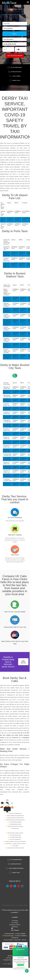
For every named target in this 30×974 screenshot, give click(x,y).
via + (15, 34)
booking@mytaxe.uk (16, 71)
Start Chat (20, 965)
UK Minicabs (15, 926)
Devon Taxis (12, 787)
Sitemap (24, 939)
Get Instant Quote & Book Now (23, 662)
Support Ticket (16, 80)
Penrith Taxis (24, 785)
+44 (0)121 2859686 (20, 933)
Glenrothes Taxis (17, 792)
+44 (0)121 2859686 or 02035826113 (16, 868)
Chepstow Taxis (23, 789)
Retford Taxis (4, 787)
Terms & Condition (8, 939)
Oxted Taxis (20, 787)
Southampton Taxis (5, 792)
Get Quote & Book (14, 55)
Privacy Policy (17, 939)
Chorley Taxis (11, 789)
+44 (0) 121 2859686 (16, 76)
